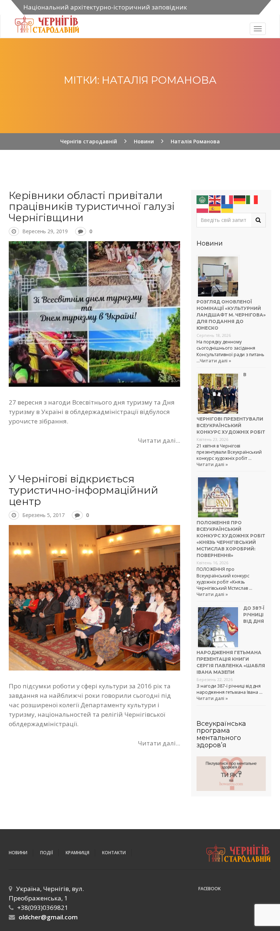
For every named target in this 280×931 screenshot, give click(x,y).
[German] (240, 198)
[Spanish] (215, 207)
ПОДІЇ (46, 853)
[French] (227, 198)
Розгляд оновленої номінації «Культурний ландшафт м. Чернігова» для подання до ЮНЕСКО (231, 315)
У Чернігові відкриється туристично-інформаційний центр (83, 490)
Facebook (209, 889)
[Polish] (203, 207)
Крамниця (77, 853)
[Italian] (252, 198)
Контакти (114, 853)
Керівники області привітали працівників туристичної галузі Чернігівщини (92, 206)
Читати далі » (215, 361)
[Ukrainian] (227, 207)
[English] (215, 198)
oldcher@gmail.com (48, 917)
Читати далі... (159, 440)
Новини (18, 853)
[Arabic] (203, 198)
